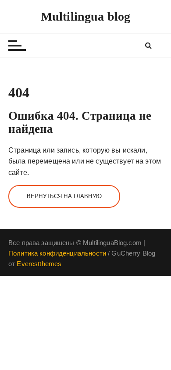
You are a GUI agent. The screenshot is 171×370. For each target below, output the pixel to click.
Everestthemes (39, 263)
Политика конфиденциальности (57, 253)
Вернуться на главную (64, 196)
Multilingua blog (85, 16)
